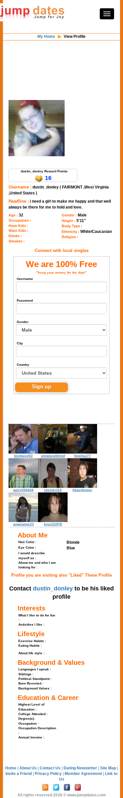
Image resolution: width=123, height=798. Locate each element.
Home (10, 768)
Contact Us (51, 768)
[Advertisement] (61, 57)
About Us (28, 768)
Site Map (108, 768)
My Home (46, 36)
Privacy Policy (49, 773)
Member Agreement (84, 773)
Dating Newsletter (81, 768)
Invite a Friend (19, 773)
